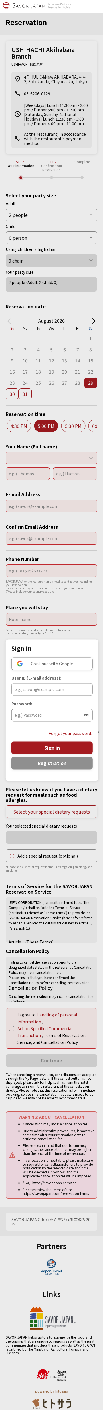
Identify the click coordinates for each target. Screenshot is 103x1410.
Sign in (52, 747)
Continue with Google (52, 663)
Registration (52, 763)
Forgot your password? (71, 733)
